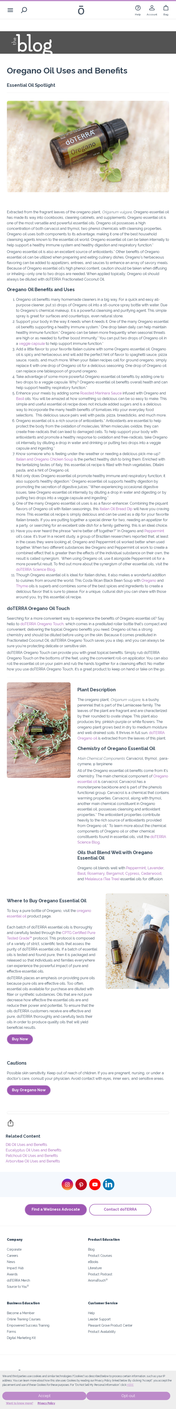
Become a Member (20, 1313)
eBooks (93, 1262)
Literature (95, 1268)
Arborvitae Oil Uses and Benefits (33, 1161)
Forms (11, 1331)
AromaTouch (98, 1280)
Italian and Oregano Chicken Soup (44, 459)
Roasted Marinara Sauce (101, 393)
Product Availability (102, 1331)
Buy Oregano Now (29, 1090)
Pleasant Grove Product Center (110, 1325)
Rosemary (95, 873)
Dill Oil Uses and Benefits (26, 1144)
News (11, 1262)
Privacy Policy (46, 1403)
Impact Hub (15, 1268)
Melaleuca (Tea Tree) (102, 879)
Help (91, 1313)
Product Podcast (100, 1274)
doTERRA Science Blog (35, 569)
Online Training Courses (24, 1319)
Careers (12, 1255)
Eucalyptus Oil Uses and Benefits (33, 1150)
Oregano (148, 580)
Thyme (22, 586)
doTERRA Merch (18, 1280)
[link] (138, 10)
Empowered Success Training (28, 1325)
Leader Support (99, 1319)
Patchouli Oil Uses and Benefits (32, 1155)
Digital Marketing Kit (21, 1338)
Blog (91, 1249)
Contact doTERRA (120, 1209)
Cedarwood (151, 873)
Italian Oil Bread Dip (116, 509)
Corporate (14, 1249)
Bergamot (115, 873)
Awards (12, 1274)
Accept (44, 1396)
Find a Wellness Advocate (56, 1209)
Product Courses (100, 1255)
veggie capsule (32, 343)
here (130, 1385)
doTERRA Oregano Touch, (42, 624)
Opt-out (128, 1396)
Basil (20, 399)
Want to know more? (19, 1403)
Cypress (132, 873)
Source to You (18, 1286)
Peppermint (154, 531)
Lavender (155, 868)
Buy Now (20, 1039)
